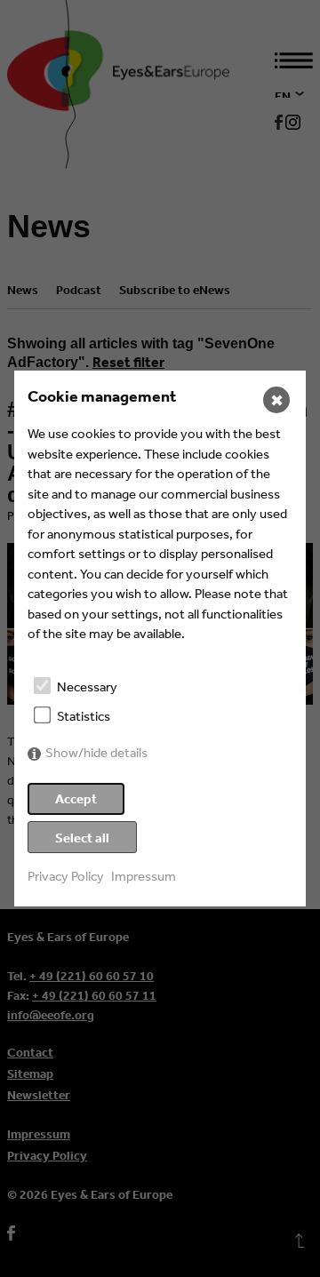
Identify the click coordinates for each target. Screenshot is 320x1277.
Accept (76, 798)
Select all (82, 837)
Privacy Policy (66, 875)
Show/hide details (96, 752)
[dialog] (160, 638)
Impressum (143, 875)
